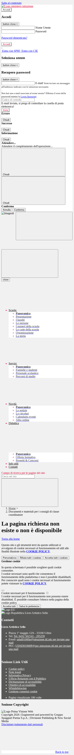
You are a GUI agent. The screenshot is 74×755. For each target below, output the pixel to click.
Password (40, 31)
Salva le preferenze (29, 606)
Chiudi (6, 120)
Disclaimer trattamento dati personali (22, 724)
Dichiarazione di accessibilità (25, 681)
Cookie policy (17, 668)
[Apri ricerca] (44, 226)
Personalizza (9, 558)
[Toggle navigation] (29, 263)
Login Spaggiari (28, 96)
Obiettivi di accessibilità (22, 685)
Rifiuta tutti (30, 558)
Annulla (7, 210)
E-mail (39, 83)
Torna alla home (10, 538)
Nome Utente (43, 27)
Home (12, 508)
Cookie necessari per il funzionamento (23, 593)
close (5, 279)
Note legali (15, 672)
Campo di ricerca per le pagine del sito (23, 472)
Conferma (19, 210)
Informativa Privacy (20, 675)
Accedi (6, 9)
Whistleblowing (18, 688)
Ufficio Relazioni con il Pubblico (27, 678)
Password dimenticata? (14, 37)
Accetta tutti (56, 558)
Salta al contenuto (11, 2)
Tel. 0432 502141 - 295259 (29, 636)
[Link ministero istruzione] (17, 6)
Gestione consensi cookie (23, 691)
